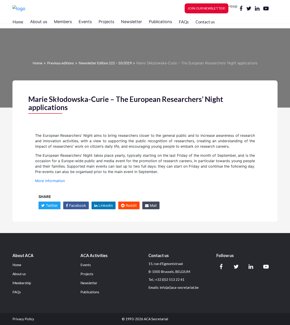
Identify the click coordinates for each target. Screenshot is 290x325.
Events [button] (85, 21)
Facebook (77, 205)
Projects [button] (106, 21)
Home (17, 21)
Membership (21, 283)
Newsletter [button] (131, 21)
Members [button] (63, 21)
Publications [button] (160, 21)
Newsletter (88, 283)
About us (19, 274)
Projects (86, 274)
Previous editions (60, 63)
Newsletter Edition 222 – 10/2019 (105, 63)
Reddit (131, 205)
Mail (153, 205)
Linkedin (105, 205)
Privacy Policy (23, 319)
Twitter (51, 205)
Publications (89, 292)
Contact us (205, 21)
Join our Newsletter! (206, 8)
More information (50, 180)
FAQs (184, 21)
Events (85, 265)
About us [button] (38, 21)
